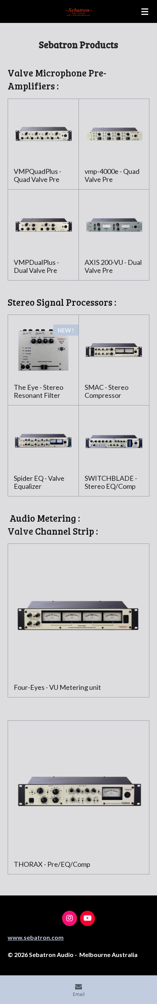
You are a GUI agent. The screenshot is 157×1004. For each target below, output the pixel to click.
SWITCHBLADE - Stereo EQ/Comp (111, 482)
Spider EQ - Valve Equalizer (39, 482)
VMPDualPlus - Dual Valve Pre (36, 266)
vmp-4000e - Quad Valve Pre (112, 175)
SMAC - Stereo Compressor (106, 391)
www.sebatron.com (36, 937)
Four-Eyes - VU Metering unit (57, 687)
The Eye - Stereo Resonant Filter (38, 391)
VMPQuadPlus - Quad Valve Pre (37, 175)
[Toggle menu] (144, 11)
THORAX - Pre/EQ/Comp (52, 864)
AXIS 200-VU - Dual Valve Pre (113, 266)
